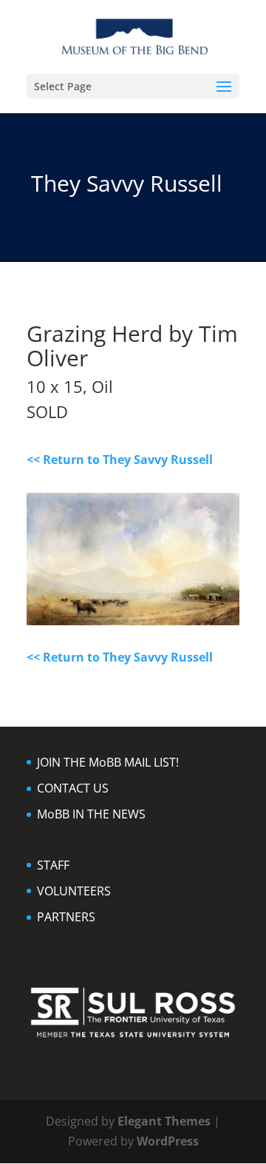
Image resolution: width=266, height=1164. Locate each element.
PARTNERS (66, 917)
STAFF (53, 865)
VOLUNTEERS (74, 891)
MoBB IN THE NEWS (91, 814)
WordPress (168, 1141)
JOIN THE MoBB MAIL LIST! (108, 762)
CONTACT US (73, 788)
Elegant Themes (164, 1121)
